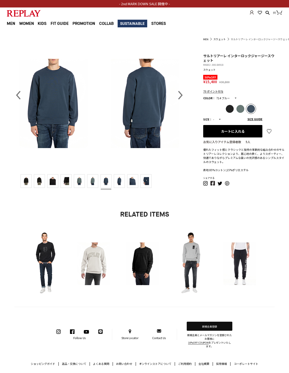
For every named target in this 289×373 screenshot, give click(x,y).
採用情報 (221, 364)
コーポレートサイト (246, 364)
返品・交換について (76, 363)
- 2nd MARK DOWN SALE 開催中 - (144, 3)
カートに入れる (233, 131)
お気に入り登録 (269, 131)
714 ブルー (223, 98)
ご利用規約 (187, 363)
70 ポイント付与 (213, 91)
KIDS (42, 23)
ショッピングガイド (45, 363)
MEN (11, 23)
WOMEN (26, 23)
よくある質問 (103, 363)
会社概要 (205, 363)
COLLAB (106, 23)
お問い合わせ (126, 363)
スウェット (209, 69)
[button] (205, 184)
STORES (158, 23)
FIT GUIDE (60, 23)
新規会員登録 (209, 326)
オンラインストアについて (157, 363)
